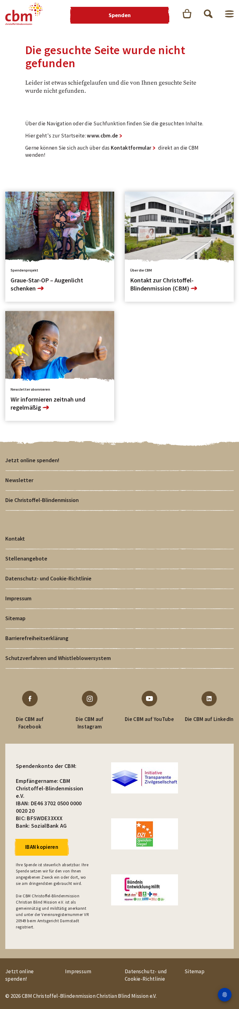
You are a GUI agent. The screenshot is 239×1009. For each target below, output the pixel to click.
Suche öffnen (208, 13)
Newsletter (19, 480)
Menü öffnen (229, 13)
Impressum (18, 598)
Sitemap (15, 618)
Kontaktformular (131, 147)
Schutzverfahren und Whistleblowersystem (58, 658)
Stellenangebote (26, 558)
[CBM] (24, 13)
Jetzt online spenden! (32, 460)
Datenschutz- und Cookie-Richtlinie (48, 578)
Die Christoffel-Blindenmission (42, 500)
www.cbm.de (102, 135)
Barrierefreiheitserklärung (36, 638)
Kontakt (15, 538)
